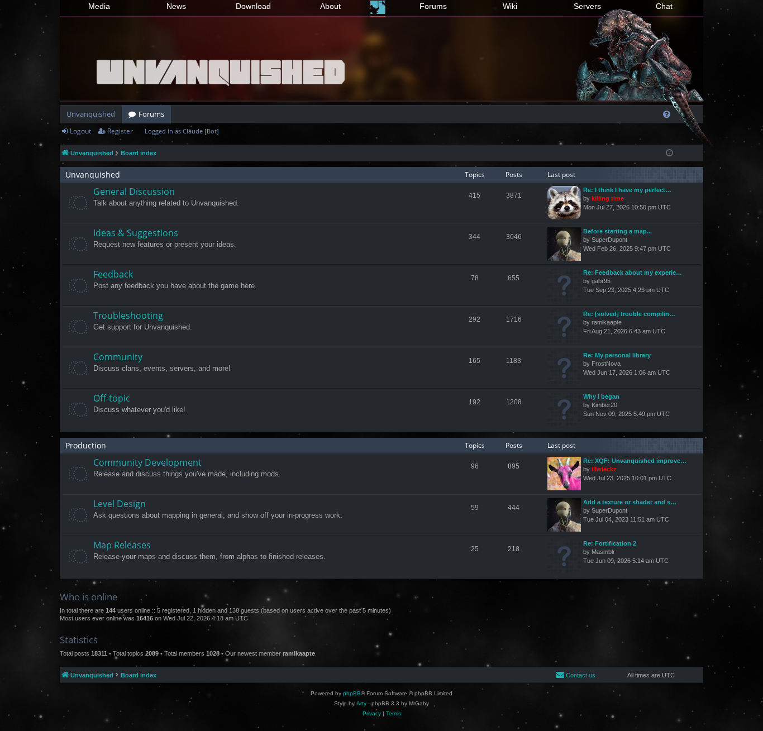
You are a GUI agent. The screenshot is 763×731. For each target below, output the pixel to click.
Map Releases (122, 545)
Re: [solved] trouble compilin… (629, 313)
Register (120, 131)
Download (253, 6)
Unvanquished (90, 114)
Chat (664, 6)
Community (117, 357)
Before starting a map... (617, 231)
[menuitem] (666, 114)
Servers (587, 6)
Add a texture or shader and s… (629, 502)
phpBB (352, 693)
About (330, 6)
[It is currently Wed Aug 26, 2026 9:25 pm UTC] (669, 153)
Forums (433, 6)
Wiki (510, 6)
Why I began (601, 396)
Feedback (113, 274)
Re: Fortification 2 (609, 543)
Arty (361, 703)
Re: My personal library (617, 355)
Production (85, 445)
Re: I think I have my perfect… (627, 190)
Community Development (147, 462)
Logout (80, 131)
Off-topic (111, 398)
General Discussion (134, 191)
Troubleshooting (128, 315)
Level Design (119, 504)
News (176, 6)
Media (99, 6)
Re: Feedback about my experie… (632, 272)
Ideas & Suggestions (135, 233)
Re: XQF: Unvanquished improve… (634, 460)
